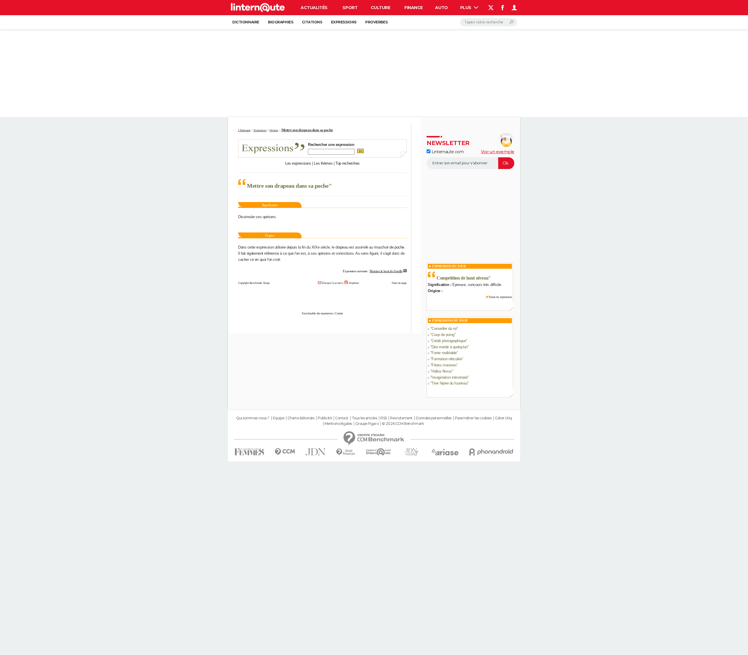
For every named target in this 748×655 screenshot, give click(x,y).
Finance (413, 7)
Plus (466, 7)
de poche (396, 247)
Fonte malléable (444, 353)
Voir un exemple (497, 151)
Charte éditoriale (301, 418)
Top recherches (347, 163)
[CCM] (285, 452)
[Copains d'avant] (378, 452)
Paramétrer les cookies (473, 418)
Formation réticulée (447, 359)
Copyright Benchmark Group (254, 283)
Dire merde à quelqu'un (450, 347)
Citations (312, 22)
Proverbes (376, 22)
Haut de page (399, 283)
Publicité (325, 418)
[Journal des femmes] (249, 452)
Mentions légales (338, 424)
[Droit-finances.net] (345, 452)
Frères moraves (444, 365)
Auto (441, 7)
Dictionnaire (245, 22)
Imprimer (354, 283)
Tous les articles (364, 418)
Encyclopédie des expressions (317, 313)
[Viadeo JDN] (411, 452)
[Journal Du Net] (316, 452)
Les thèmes (323, 163)
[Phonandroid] (491, 452)
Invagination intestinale (450, 377)
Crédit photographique (449, 341)
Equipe (278, 418)
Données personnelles (433, 418)
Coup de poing (443, 334)
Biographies (280, 22)
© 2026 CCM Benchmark (403, 424)
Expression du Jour (449, 266)
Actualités (314, 7)
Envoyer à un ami (332, 283)
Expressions (343, 22)
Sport (349, 7)
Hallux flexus (442, 371)
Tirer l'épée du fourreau (449, 383)
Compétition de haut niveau (462, 277)
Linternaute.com (447, 151)
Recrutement (401, 418)
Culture (380, 7)
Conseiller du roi (444, 328)
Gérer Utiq (503, 418)
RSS (383, 418)
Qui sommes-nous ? (252, 418)
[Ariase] (445, 452)
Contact (339, 313)
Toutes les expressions (500, 297)
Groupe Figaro (367, 424)
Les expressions (298, 163)
